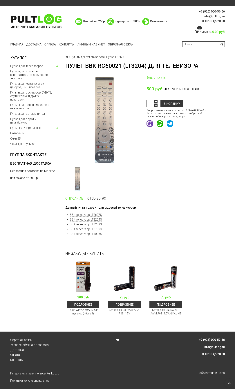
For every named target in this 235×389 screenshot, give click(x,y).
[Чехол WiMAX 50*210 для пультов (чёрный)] (83, 277)
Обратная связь (120, 44)
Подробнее (83, 304)
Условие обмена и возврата (29, 345)
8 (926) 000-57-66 (195, 110)
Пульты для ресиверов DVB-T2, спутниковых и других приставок (31, 96)
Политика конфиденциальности (31, 380)
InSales (220, 373)
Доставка (33, 44)
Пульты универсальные (25, 128)
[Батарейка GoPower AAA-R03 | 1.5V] (124, 277)
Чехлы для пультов (22, 144)
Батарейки (17, 133)
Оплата (50, 44)
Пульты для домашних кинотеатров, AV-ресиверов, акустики (29, 75)
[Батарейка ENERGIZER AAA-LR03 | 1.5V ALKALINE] (165, 277)
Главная (16, 44)
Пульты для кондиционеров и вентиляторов (29, 106)
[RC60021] (77, 179)
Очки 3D (15, 138)
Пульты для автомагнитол (27, 113)
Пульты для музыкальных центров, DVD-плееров (27, 85)
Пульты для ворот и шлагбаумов (23, 120)
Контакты (67, 44)
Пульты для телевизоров (26, 66)
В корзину (172, 103)
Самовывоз (158, 21)
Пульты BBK (114, 57)
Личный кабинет (91, 44)
